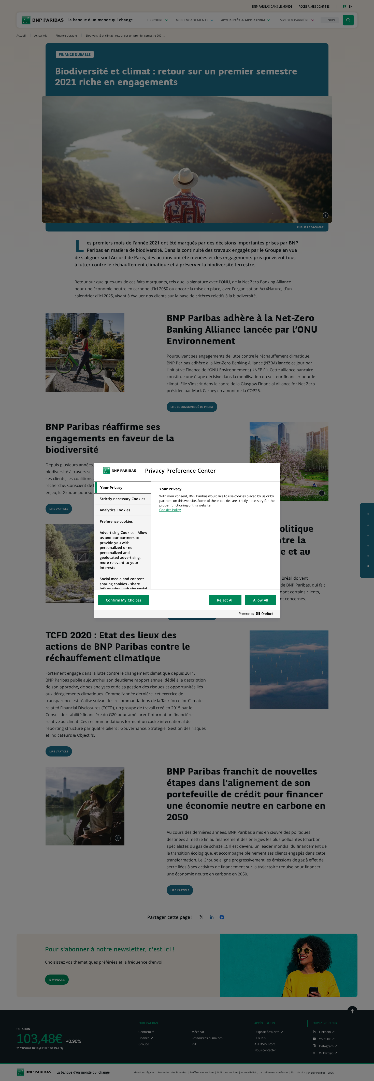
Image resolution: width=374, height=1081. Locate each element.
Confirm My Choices (123, 600)
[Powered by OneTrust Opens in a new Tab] (258, 614)
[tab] (123, 487)
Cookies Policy (170, 509)
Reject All (225, 600)
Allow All (260, 600)
